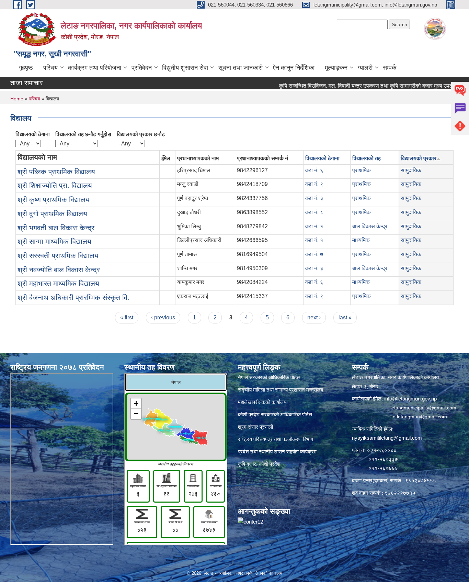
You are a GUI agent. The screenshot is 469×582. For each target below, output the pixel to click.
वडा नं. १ (314, 226)
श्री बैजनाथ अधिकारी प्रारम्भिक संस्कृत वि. (73, 297)
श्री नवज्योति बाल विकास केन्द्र (59, 270)
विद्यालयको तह (366, 158)
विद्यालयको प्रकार (418, 158)
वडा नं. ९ (314, 184)
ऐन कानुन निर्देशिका (293, 67)
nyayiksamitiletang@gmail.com (387, 438)
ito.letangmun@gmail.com (418, 416)
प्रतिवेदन (141, 67)
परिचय (50, 67)
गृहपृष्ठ (26, 67)
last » (345, 317)
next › (314, 317)
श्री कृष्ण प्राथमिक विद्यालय (54, 200)
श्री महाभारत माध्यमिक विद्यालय (58, 283)
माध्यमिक (361, 240)
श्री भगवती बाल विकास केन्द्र (56, 228)
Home (16, 98)
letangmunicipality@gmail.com (423, 407)
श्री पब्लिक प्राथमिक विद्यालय (56, 172)
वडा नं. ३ (314, 198)
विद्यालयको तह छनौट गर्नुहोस (83, 134)
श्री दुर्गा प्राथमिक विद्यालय (52, 214)
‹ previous (163, 317)
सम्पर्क (389, 67)
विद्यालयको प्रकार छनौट (141, 134)
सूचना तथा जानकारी (240, 67)
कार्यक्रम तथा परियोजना (94, 67)
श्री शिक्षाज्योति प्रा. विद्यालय (55, 185)
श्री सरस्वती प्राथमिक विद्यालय (58, 256)
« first (126, 317)
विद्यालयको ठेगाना (32, 134)
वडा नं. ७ (314, 254)
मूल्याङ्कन (336, 67)
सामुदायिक (411, 170)
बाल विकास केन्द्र (369, 226)
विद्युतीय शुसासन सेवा (185, 67)
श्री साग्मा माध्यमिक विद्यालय (54, 241)
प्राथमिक (361, 170)
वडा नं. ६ (314, 170)
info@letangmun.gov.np (410, 399)
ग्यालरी (365, 67)
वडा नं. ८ (314, 212)
